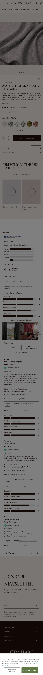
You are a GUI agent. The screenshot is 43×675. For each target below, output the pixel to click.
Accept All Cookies (29, 670)
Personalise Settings (12, 670)
